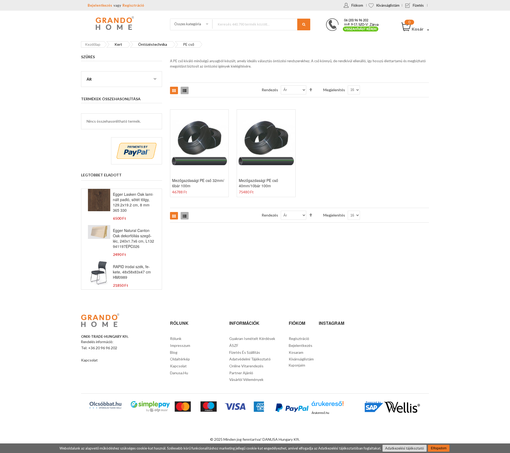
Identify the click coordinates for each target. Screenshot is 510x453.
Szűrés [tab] (88, 57)
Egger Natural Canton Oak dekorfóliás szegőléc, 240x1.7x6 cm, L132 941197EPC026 (133, 238)
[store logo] (114, 24)
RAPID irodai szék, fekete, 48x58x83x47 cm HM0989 (132, 272)
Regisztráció (133, 5)
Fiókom (357, 5)
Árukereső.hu (320, 412)
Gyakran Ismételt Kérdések (252, 338)
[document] (255, 448)
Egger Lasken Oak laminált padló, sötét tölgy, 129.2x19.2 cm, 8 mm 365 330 (133, 202)
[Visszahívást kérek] (350, 20)
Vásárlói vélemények (246, 379)
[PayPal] (291, 408)
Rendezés (270, 90)
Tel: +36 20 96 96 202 (99, 348)
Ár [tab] (89, 79)
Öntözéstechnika (152, 44)
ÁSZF (233, 345)
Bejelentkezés (100, 5)
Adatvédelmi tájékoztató (250, 359)
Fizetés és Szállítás (244, 352)
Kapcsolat (89, 360)
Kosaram (296, 352)
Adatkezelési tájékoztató (404, 448)
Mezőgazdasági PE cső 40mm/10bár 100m (258, 183)
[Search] (303, 24)
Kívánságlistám (388, 5)
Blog (173, 352)
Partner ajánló (241, 373)
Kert (118, 44)
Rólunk (175, 338)
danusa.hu (179, 373)
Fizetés (418, 5)
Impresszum (180, 345)
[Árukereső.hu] (327, 405)
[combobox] (261, 24)
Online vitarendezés (246, 366)
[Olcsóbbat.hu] (105, 405)
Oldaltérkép (180, 359)
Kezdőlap (92, 44)
